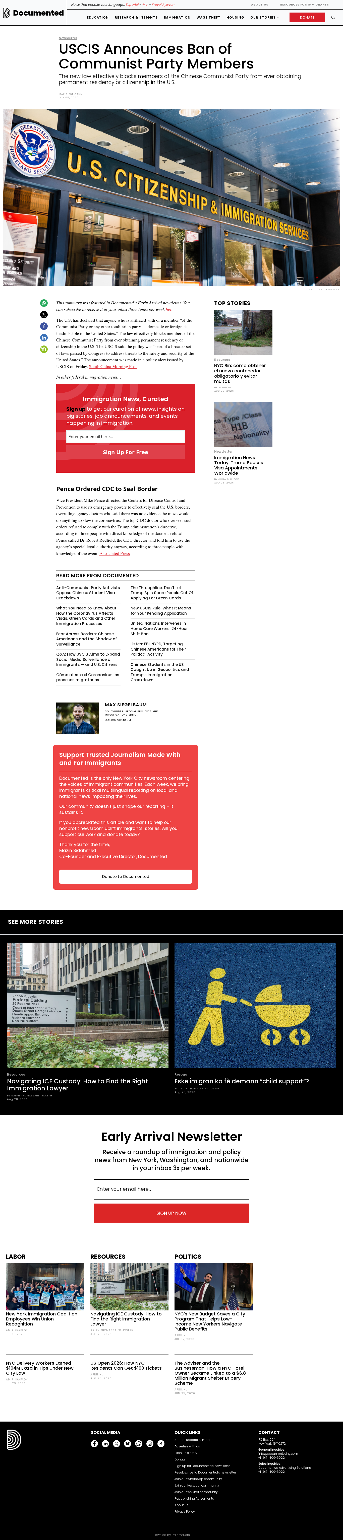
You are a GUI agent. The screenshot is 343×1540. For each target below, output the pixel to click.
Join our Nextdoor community (197, 1485)
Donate (180, 1459)
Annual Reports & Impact (193, 1440)
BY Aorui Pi (222, 387)
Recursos (222, 360)
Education (98, 17)
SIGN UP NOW (171, 1213)
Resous (181, 1074)
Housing (235, 17)
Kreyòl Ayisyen (162, 5)
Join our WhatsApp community (198, 1479)
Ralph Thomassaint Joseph (111, 1330)
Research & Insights (136, 17)
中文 (145, 5)
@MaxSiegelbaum (118, 720)
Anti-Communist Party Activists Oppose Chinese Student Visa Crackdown (88, 593)
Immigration (177, 17)
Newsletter (68, 38)
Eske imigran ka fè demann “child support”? (242, 1081)
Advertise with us (187, 1446)
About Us (259, 5)
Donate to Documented (125, 876)
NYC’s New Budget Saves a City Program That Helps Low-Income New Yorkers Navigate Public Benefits (210, 1321)
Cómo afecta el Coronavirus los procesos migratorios (87, 677)
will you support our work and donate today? (118, 831)
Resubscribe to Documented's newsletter (205, 1472)
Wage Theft (208, 17)
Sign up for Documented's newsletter (202, 1466)
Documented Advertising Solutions (284, 1467)
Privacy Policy (185, 1511)
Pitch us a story (186, 1453)
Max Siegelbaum (71, 94)
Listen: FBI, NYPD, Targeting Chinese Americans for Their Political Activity (158, 649)
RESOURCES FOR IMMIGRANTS (304, 5)
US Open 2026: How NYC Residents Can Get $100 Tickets (126, 1365)
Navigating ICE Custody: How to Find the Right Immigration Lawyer (77, 1084)
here (170, 309)
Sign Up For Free (125, 452)
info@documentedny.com (278, 1453)
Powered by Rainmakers (171, 1535)
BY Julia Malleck (226, 479)
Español (132, 5)
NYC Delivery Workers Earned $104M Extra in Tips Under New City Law (40, 1368)
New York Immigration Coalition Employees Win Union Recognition (41, 1319)
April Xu (96, 1374)
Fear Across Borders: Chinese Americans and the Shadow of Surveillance (86, 639)
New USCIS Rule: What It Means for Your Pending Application (161, 610)
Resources (16, 1074)
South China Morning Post (113, 366)
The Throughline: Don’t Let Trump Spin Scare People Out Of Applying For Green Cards (162, 593)
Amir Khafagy (17, 1330)
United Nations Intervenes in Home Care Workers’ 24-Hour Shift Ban (159, 628)
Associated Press (114, 553)
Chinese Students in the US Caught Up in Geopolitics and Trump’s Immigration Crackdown (160, 672)
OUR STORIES (263, 17)
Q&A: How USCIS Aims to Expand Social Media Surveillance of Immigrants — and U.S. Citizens (88, 659)
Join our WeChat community (196, 1492)
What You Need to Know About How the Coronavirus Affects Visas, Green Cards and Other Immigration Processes (86, 615)
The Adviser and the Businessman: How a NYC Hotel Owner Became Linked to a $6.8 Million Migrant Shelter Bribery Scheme (210, 1373)
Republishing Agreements (194, 1498)
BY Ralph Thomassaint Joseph (29, 1095)
